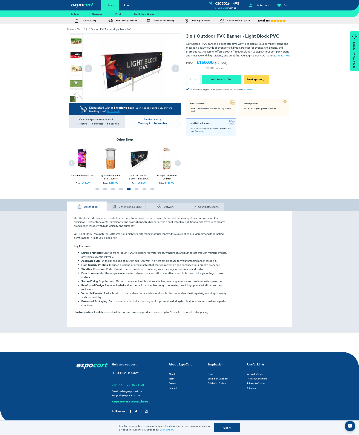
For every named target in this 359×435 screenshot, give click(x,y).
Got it (227, 428)
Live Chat (223, 7)
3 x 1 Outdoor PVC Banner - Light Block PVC (108, 29)
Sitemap (251, 388)
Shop (110, 5)
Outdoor (97, 14)
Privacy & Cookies (256, 383)
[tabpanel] (83, 164)
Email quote (254, 79)
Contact (173, 388)
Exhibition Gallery (217, 383)
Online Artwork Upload (238, 20)
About (172, 374)
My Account (249, 89)
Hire (127, 5)
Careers (173, 383)
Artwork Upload (255, 374)
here (212, 108)
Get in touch (113, 111)
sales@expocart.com (131, 391)
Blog (210, 374)
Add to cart (218, 79)
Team (171, 378)
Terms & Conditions (257, 378)
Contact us (199, 131)
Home (70, 29)
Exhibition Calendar (218, 378)
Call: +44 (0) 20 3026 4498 (128, 385)
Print (118, 14)
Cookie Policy (166, 429)
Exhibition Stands (144, 14)
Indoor (75, 14)
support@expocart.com (126, 395)
